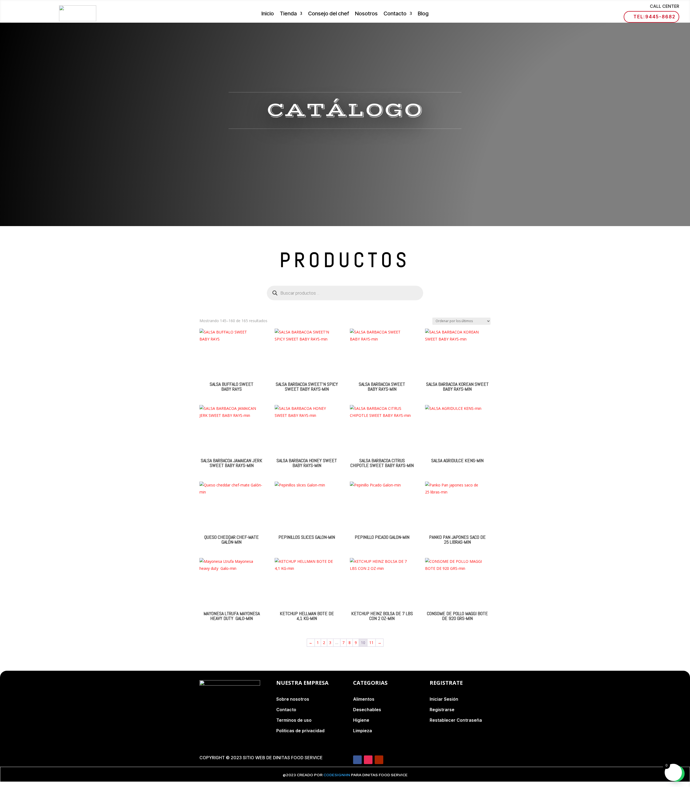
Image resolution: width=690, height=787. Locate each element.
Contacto (395, 14)
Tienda (288, 14)
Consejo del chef (328, 14)
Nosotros (366, 14)
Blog (423, 14)
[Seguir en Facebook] (357, 759)
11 (371, 642)
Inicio (267, 14)
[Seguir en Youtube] (379, 759)
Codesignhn (337, 774)
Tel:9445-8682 (654, 16)
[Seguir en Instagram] (368, 759)
